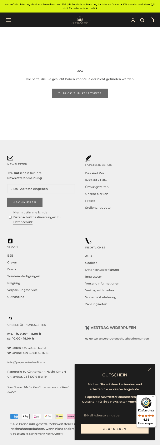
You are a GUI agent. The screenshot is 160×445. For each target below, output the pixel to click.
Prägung (13, 283)
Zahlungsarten (96, 304)
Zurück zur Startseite (80, 93)
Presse (90, 201)
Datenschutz (22, 222)
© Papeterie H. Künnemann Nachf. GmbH (36, 433)
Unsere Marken (96, 194)
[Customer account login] (133, 20)
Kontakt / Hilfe (96, 180)
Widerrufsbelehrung (100, 297)
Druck (11, 269)
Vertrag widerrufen (99, 290)
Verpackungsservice (22, 290)
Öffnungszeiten (97, 187)
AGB (88, 256)
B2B (10, 255)
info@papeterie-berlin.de (26, 362)
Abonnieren (114, 428)
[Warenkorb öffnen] (152, 20)
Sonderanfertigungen (23, 276)
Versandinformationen (102, 283)
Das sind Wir (94, 173)
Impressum (93, 276)
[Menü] (153, 397)
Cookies (91, 263)
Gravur (12, 262)
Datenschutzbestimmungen (129, 338)
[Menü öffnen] (8, 20)
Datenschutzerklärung (102, 270)
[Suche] (142, 20)
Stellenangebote (98, 207)
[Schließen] (150, 369)
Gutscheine (16, 297)
